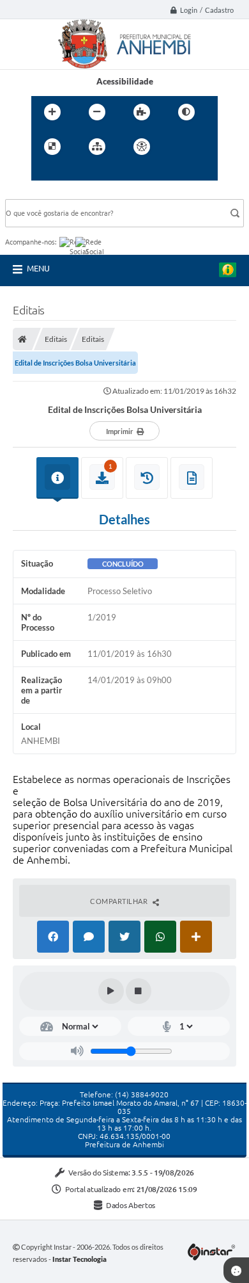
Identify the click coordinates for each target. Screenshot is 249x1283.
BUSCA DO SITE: (42, 193)
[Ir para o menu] (44, 173)
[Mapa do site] (97, 147)
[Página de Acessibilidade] (142, 147)
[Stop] (138, 991)
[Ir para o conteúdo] (178, 146)
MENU (38, 268)
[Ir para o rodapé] (100, 173)
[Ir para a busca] (72, 173)
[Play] (111, 991)
